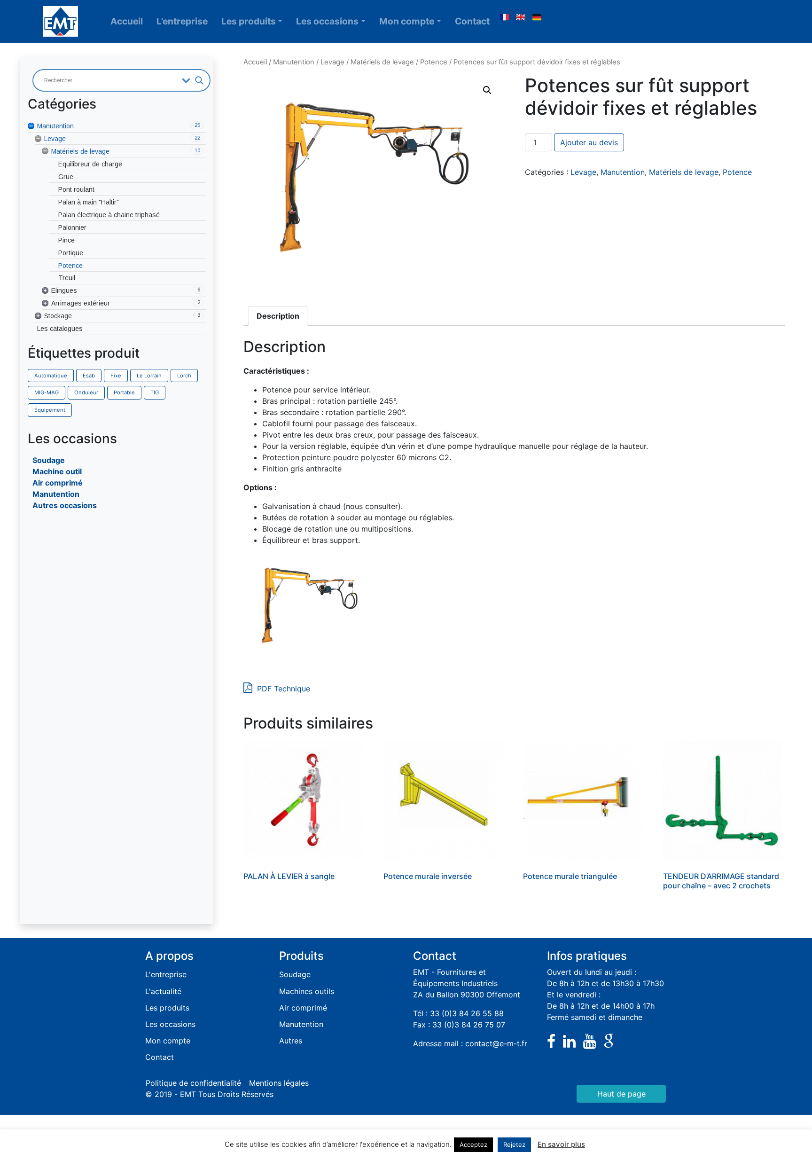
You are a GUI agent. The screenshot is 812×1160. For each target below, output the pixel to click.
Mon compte (406, 21)
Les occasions (327, 21)
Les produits (248, 21)
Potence (433, 62)
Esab (89, 375)
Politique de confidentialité (193, 1083)
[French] (504, 17)
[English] (520, 17)
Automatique (50, 375)
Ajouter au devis (589, 142)
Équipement (49, 410)
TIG (154, 392)
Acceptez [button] (473, 1144)
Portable (124, 392)
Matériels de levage (382, 62)
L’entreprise (182, 21)
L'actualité (163, 991)
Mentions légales (279, 1083)
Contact (472, 21)
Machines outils (306, 991)
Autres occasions (64, 505)
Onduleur (86, 392)
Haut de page (621, 1093)
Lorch (184, 375)
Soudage (48, 460)
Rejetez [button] (514, 1144)
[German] (537, 17)
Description (278, 316)
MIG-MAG (46, 392)
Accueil (126, 21)
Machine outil (57, 471)
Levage (332, 62)
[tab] (278, 316)
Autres (290, 1040)
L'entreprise (166, 974)
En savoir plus (561, 1144)
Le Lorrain (149, 375)
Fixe (115, 375)
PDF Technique (282, 688)
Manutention (55, 494)
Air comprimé (57, 482)
